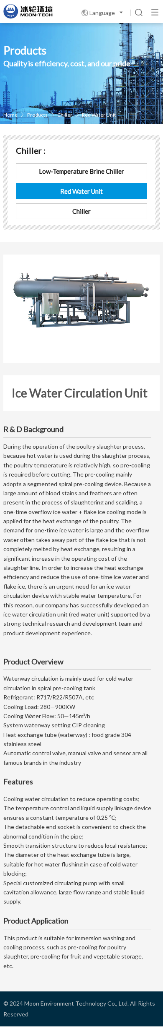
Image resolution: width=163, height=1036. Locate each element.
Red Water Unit (99, 115)
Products (37, 115)
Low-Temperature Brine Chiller (81, 171)
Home (10, 115)
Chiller (64, 115)
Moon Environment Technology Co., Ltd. (76, 1003)
